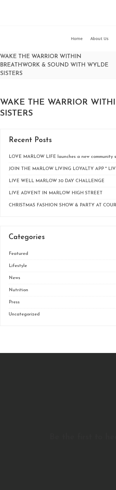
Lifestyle (18, 266)
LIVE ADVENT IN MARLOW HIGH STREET (55, 193)
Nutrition (18, 290)
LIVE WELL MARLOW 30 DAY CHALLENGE (56, 181)
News (14, 278)
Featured (18, 253)
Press (14, 302)
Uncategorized (24, 314)
